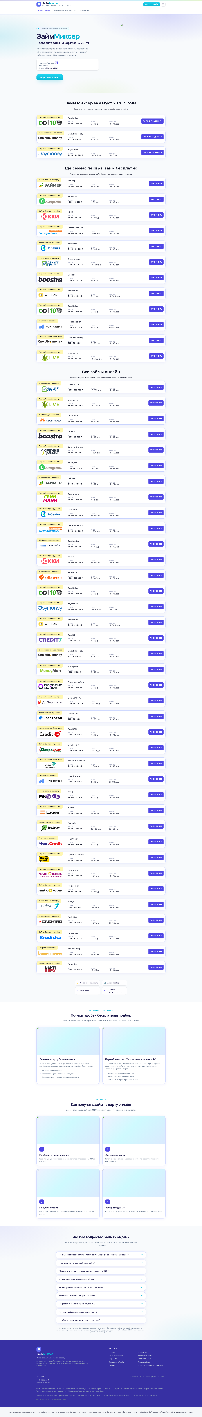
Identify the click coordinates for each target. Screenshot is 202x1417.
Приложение (143, 1352)
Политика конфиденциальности (150, 1365)
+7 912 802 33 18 (42, 1380)
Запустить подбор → (50, 77)
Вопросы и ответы (145, 1355)
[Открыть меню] (163, 4)
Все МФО (112, 1352)
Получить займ (151, 4)
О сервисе (134, 1376)
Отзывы (112, 1365)
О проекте (113, 1359)
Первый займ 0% (144, 1359)
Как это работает (116, 1355)
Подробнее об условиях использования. (177, 1412)
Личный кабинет (144, 1362)
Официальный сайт (116, 1362)
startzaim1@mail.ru (43, 1383)
